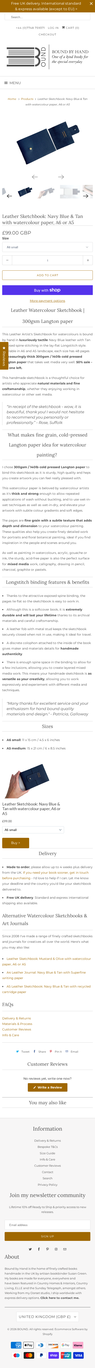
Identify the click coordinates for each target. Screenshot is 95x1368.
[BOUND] (48, 59)
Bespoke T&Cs (48, 1147)
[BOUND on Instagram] (56, 1249)
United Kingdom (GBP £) (45, 1317)
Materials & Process (17, 1024)
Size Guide (47, 1153)
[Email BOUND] (65, 1249)
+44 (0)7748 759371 (30, 27)
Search (48, 1178)
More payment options (47, 301)
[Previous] (34, 176)
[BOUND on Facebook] (39, 1249)
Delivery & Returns (16, 1018)
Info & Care (10, 1035)
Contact (47, 1172)
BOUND (22, 1329)
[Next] (61, 176)
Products (27, 99)
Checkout (47, 34)
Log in (53, 27)
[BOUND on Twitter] (30, 1249)
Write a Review (51, 1088)
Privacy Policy (47, 1184)
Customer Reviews (16, 1029)
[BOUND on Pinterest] (47, 1249)
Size (5, 238)
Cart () (72, 27)
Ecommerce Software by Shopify (65, 1331)
